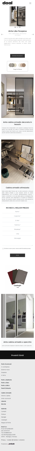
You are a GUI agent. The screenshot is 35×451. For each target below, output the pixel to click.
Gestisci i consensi (18, 440)
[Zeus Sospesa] (3, 34)
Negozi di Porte (6, 422)
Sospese (4, 372)
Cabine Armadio (15, 33)
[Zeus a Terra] (32, 34)
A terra (3, 375)
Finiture (3, 414)
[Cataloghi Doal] (17, 278)
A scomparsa (5, 367)
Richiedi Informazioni (17, 55)
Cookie (9, 440)
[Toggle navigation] (30, 3)
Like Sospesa (18, 35)
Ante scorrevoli (6, 398)
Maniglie (3, 417)
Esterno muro (5, 369)
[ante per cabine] (17, 96)
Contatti (3, 411)
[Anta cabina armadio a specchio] (17, 316)
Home (10, 33)
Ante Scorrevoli (23, 33)
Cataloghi (4, 420)
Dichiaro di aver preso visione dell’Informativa (17, 248)
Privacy (3, 440)
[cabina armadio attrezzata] (17, 161)
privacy (29, 248)
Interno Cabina (5, 395)
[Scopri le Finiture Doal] (17, 66)
